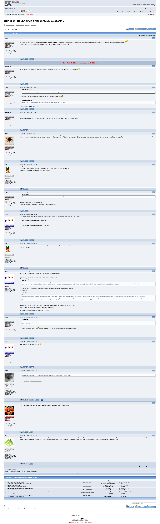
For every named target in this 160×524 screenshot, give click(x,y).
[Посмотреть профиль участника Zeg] (21, 464)
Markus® (86, 520)
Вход (16, 14)
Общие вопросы (87, 485)
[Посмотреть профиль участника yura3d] (21, 59)
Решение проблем (87, 482)
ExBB (82, 518)
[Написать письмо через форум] (26, 59)
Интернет (27, 25)
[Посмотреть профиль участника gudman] (21, 240)
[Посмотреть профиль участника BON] (21, 432)
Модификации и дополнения (87, 492)
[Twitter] (29, 84)
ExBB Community (10, 25)
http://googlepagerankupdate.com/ (32, 381)
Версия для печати (150, 35)
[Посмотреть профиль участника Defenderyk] (21, 84)
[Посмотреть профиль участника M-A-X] (21, 211)
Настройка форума (87, 489)
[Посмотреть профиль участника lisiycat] (21, 400)
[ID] (153, 38)
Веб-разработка (20, 25)
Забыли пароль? (151, 14)
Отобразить (43, 220)
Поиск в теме (142, 35)
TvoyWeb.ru (84, 519)
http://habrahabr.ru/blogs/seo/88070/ (52, 273)
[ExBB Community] (15, 6)
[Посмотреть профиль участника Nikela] (21, 161)
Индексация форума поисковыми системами (35, 20)
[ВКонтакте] (42, 400)
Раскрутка (33, 25)
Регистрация (21, 14)
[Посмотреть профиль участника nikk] (21, 189)
